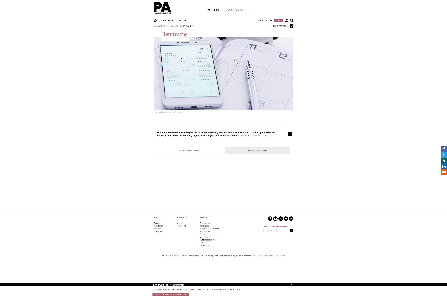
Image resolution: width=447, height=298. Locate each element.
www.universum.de (260, 256)
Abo (279, 20)
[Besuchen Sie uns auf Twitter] (280, 218)
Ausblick (178, 26)
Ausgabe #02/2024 (163, 26)
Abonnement (205, 223)
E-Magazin (233, 10)
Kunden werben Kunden (209, 229)
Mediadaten (205, 231)
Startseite (155, 20)
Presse (202, 234)
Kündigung (204, 226)
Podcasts (157, 229)
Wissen (157, 223)
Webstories (158, 226)
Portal (213, 10)
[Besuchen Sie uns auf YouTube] (286, 218)
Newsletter (265, 20)
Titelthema (181, 226)
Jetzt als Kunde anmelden (257, 150)
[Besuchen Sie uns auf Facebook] (270, 218)
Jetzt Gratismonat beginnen (189, 150)
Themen (181, 20)
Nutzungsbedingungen (209, 240)
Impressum (204, 237)
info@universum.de (277, 256)
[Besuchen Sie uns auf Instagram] (275, 218)
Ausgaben (167, 20)
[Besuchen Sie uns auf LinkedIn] (291, 218)
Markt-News (159, 231)
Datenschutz (205, 245)
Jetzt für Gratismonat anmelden (170, 294)
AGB (201, 243)
